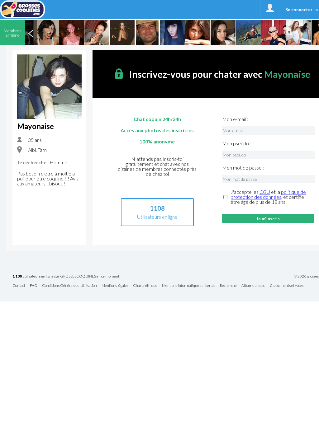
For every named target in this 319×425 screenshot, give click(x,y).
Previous (31, 32)
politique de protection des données (268, 194)
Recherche (228, 286)
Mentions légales (115, 286)
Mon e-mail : (235, 119)
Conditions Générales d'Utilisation (69, 286)
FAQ (33, 286)
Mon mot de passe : (243, 167)
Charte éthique (145, 286)
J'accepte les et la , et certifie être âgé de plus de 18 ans (268, 196)
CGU (264, 192)
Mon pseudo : (236, 143)
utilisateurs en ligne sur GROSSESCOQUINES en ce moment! (66, 276)
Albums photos (253, 286)
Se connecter (298, 9)
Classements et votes (286, 286)
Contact (18, 286)
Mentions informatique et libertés (188, 286)
